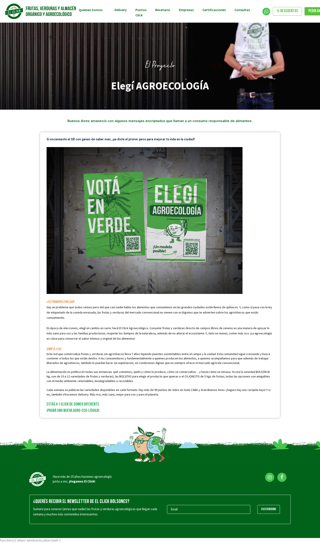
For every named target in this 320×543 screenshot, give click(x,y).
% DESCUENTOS (287, 10)
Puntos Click (141, 12)
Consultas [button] (242, 10)
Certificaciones (214, 10)
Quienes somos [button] (91, 10)
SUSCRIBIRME (268, 509)
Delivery (121, 10)
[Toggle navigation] (266, 11)
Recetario (162, 10)
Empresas (186, 10)
